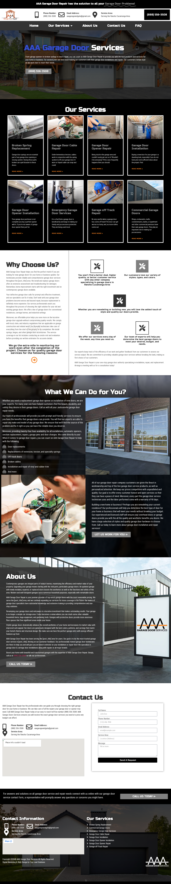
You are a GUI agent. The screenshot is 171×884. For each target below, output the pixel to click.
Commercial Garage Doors (99, 828)
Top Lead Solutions (37, 862)
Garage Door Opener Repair (102, 147)
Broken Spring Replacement (22, 147)
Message (101, 743)
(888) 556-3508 (49, 16)
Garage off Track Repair (98, 846)
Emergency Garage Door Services (64, 212)
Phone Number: (104, 719)
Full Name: (102, 710)
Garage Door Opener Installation (25, 212)
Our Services (58, 25)
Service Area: (103, 735)
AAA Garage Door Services (27, 859)
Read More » (17, 171)
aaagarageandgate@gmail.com (79, 16)
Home (34, 25)
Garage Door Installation (140, 147)
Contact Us (116, 25)
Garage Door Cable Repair (99, 834)
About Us (89, 25)
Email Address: (104, 727)
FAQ (138, 25)
